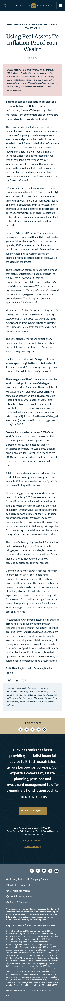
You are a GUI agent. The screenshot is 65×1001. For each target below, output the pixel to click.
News (10, 24)
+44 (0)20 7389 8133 (32, 840)
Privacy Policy (17, 879)
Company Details (39, 879)
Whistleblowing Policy (21, 884)
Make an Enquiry (32, 810)
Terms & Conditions (20, 902)
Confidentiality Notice (21, 896)
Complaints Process (20, 890)
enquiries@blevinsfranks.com (21, 925)
